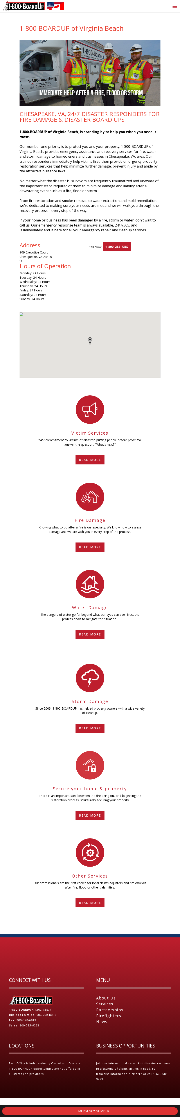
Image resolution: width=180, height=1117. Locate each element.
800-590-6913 (26, 1020)
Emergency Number (92, 1111)
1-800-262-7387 (116, 246)
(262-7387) (43, 1010)
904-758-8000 (46, 1015)
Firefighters (108, 1015)
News (101, 1021)
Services (104, 1003)
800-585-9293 (29, 1025)
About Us (106, 998)
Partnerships (109, 1009)
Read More (90, 460)
